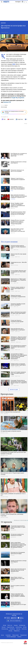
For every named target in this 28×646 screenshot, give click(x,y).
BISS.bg (24, 627)
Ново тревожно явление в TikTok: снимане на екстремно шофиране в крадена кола (19, 196)
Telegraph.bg (16, 630)
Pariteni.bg (24, 629)
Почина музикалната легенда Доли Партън (18, 162)
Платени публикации (11, 636)
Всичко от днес (14, 389)
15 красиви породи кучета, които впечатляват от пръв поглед (18, 527)
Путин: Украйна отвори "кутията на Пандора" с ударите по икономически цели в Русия (18, 204)
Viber (4, 119)
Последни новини (9, 242)
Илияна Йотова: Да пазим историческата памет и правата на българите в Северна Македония (17, 221)
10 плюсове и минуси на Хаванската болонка (17, 534)
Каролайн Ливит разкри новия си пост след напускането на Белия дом (18, 230)
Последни (18, 1)
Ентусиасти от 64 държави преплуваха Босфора (18, 553)
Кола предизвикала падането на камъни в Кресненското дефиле (18, 347)
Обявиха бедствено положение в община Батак (18, 296)
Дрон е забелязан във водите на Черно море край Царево (18, 312)
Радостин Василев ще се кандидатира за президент (18, 329)
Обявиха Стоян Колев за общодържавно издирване (18, 179)
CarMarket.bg (18, 627)
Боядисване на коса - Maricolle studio (19, 263)
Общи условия (15, 635)
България (3, 23)
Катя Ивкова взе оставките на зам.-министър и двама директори (19, 155)
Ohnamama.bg (5, 629)
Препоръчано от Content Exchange (20, 520)
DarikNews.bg (22, 625)
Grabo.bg (18, 629)
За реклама (8, 635)
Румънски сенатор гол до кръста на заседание (17, 170)
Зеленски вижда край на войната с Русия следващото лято (18, 247)
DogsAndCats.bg (10, 627)
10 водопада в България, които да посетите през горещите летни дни (13, 453)
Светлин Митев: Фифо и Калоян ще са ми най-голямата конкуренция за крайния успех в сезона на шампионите (19, 356)
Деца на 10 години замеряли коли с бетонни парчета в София (18, 373)
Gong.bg (15, 625)
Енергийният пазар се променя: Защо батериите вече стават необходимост (18, 188)
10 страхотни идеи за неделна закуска (11, 431)
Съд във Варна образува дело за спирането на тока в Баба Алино (18, 272)
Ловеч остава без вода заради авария (18, 254)
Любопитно (13, 342)
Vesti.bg (6, 1)
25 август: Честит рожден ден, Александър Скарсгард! (12, 515)
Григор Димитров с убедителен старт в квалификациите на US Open (18, 603)
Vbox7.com (9, 625)
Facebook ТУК (7, 102)
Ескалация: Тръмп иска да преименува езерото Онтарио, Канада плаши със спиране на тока (19, 382)
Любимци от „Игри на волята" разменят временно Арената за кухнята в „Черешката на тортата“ (19, 338)
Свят (12, 249)
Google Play (15, 97)
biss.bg (12, 190)
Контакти (19, 636)
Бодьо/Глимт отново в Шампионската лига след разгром (17, 578)
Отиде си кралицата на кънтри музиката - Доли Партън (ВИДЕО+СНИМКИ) (18, 595)
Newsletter (11, 119)
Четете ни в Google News (15, 620)
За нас (2, 635)
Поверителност (23, 635)
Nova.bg (6, 105)
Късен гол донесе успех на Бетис (18, 586)
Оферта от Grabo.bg (14, 265)
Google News (20, 119)
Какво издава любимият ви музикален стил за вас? (13, 494)
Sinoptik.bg (12, 629)
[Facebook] (14, 638)
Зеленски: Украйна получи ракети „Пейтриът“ (18, 304)
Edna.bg (10, 630)
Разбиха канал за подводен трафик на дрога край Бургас (18, 364)
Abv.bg (4, 625)
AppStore (21, 97)
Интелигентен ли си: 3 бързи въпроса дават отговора (12, 473)
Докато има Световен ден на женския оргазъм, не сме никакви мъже (18, 570)
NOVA (13, 64)
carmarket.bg (13, 198)
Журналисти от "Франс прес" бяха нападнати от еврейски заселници (18, 280)
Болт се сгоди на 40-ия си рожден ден (10, 412)
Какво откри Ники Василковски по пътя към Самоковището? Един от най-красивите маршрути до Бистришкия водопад (18, 545)
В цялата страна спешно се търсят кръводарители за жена (18, 288)
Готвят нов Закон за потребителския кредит (17, 321)
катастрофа (4, 107)
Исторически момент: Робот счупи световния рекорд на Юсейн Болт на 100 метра (18, 213)
